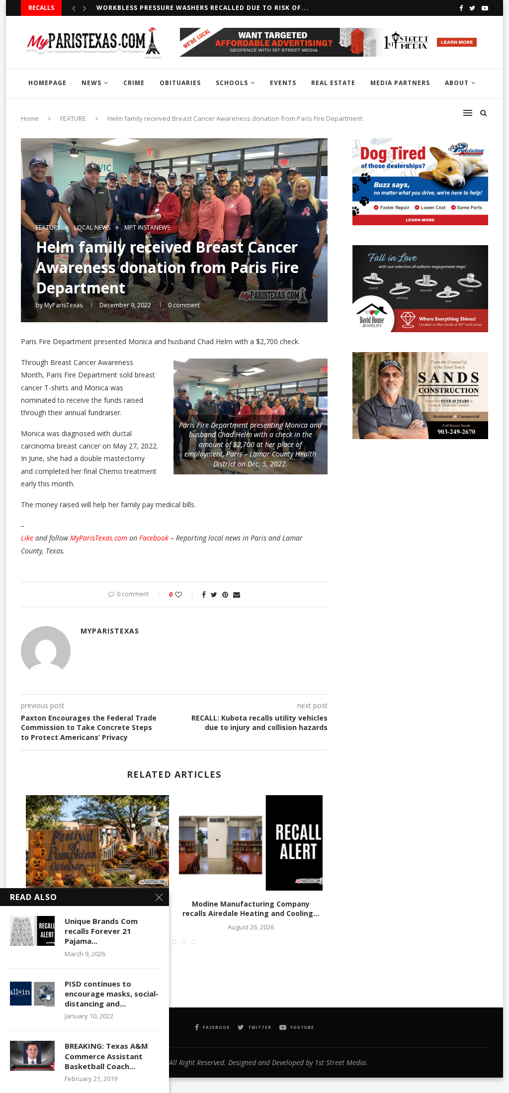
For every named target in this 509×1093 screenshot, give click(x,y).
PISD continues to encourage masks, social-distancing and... (112, 994)
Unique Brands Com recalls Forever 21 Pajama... (101, 931)
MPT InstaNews (147, 227)
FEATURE (48, 227)
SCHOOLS (232, 83)
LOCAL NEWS (92, 227)
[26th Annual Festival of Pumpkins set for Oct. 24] (97, 843)
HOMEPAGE (47, 83)
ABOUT (457, 83)
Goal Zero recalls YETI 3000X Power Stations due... (195, 7)
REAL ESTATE (333, 83)
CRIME (134, 83)
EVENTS (283, 83)
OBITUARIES (180, 83)
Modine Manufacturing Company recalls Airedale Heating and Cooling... (250, 908)
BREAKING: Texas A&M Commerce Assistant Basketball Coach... (106, 1056)
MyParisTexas (63, 305)
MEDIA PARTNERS (400, 83)
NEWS (91, 83)
